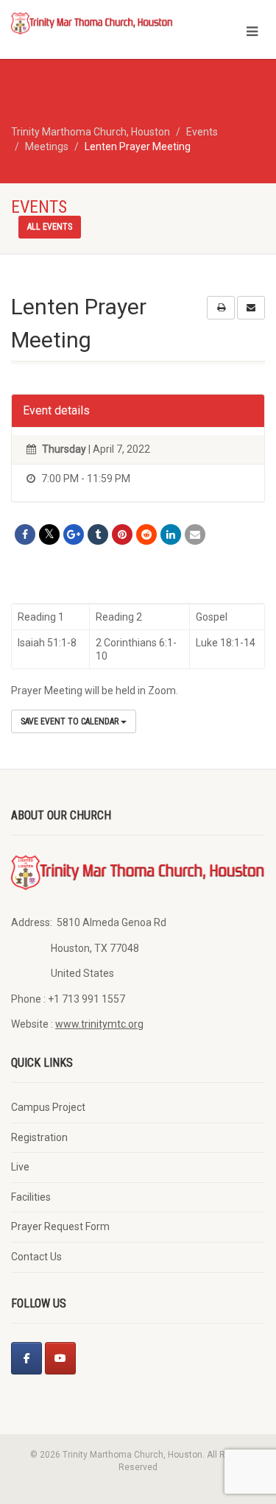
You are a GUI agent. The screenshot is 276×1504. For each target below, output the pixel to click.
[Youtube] (60, 1358)
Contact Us (36, 1257)
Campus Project (48, 1107)
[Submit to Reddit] (146, 534)
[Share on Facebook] (25, 534)
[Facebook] (26, 1358)
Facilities (31, 1197)
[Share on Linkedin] (170, 534)
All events (49, 227)
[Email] (195, 534)
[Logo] (92, 23)
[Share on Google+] (73, 534)
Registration (39, 1137)
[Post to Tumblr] (98, 534)
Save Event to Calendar (71, 721)
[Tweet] (49, 534)
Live (20, 1167)
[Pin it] (122, 534)
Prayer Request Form (60, 1226)
